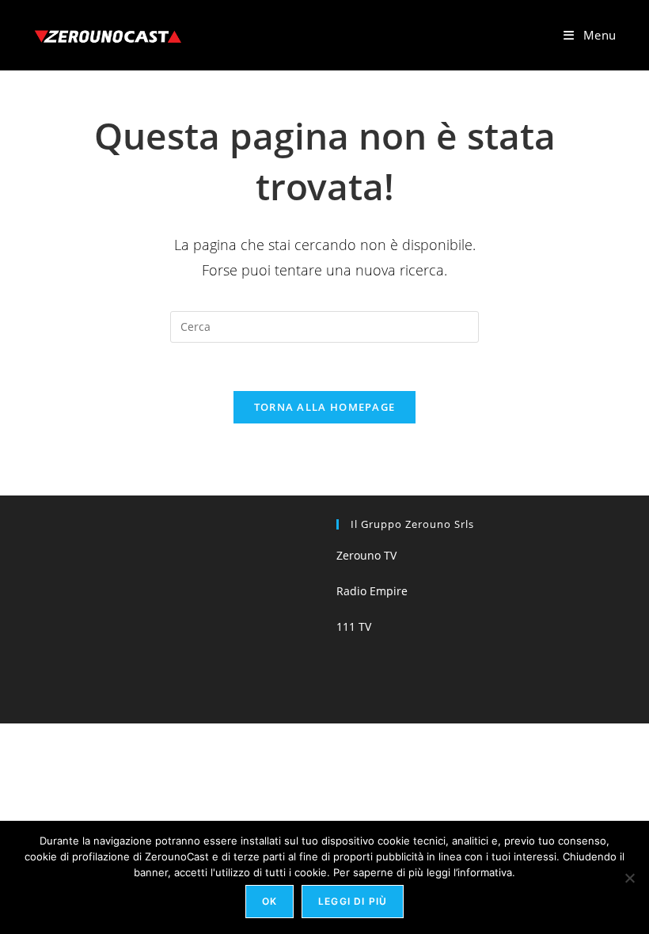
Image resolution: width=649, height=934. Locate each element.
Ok (269, 901)
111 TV (353, 626)
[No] (629, 878)
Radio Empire (372, 590)
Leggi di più (352, 901)
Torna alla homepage (325, 407)
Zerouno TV (366, 555)
